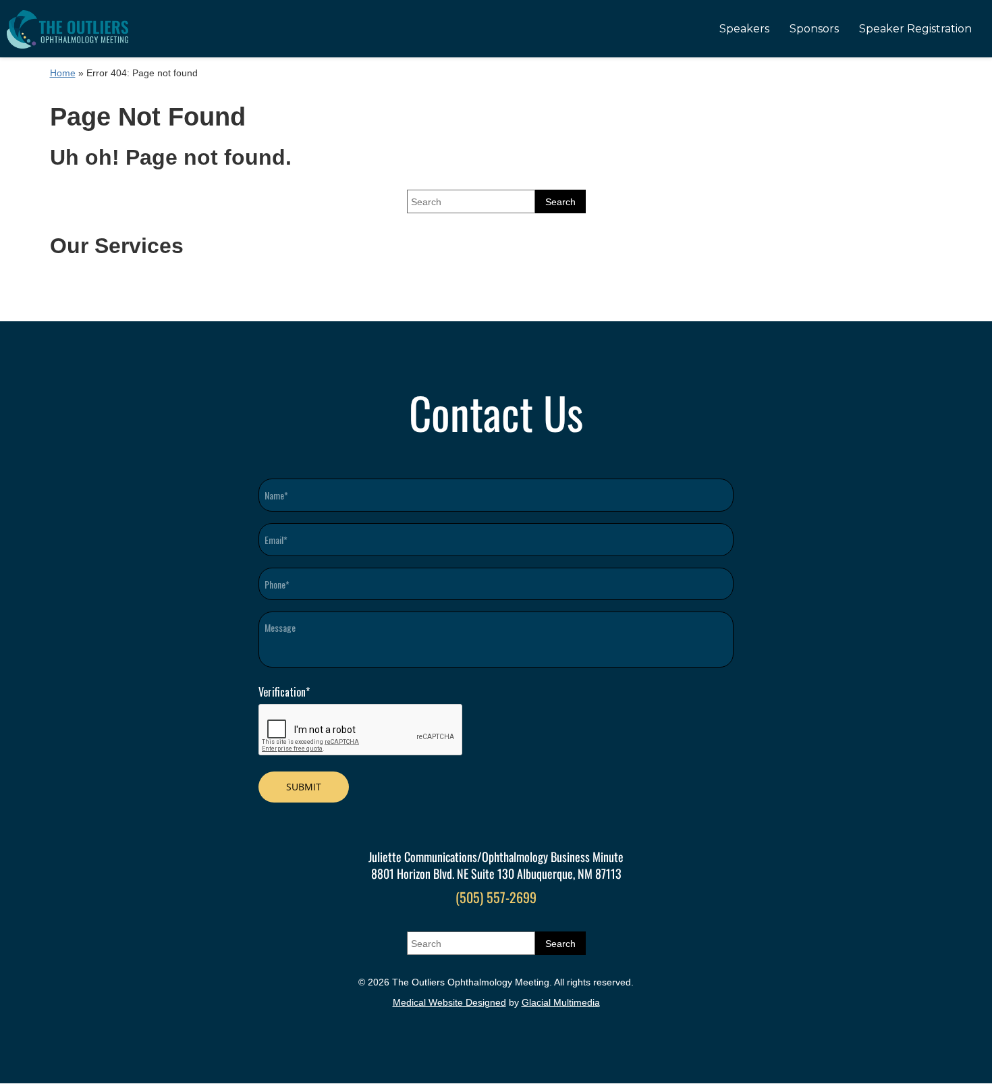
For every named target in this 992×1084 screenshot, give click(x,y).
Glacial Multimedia (561, 1002)
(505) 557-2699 (496, 897)
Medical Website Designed (449, 1002)
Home (63, 72)
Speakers (744, 28)
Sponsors (814, 28)
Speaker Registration (915, 28)
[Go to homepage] (67, 29)
